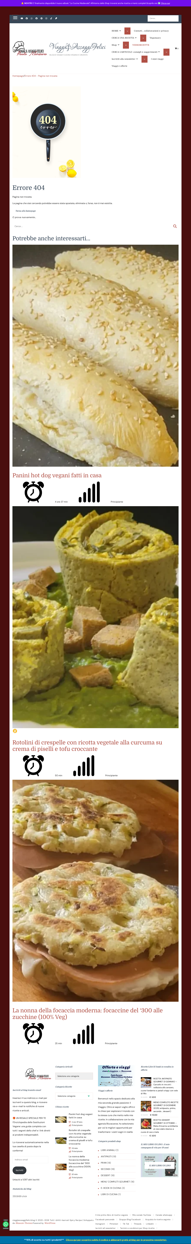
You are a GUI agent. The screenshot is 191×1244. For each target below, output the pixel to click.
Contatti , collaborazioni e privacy (151, 31)
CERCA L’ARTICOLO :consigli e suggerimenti (134, 52)
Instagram (100, 1224)
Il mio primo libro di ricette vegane (112, 1215)
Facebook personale (105, 1219)
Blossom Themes (24, 1223)
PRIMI (104, 1162)
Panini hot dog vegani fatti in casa (57, 475)
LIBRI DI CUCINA (109, 1194)
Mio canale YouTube (141, 1215)
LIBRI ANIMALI (108, 1150)
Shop (114, 45)
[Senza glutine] (15, 731)
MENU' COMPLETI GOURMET (115, 1181)
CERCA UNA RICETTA (123, 38)
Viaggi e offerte (119, 66)
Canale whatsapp (164, 1215)
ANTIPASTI (106, 1156)
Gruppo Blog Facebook (130, 1219)
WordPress (49, 1223)
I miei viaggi (157, 59)
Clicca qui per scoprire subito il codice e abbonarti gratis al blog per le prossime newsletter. (116, 1239)
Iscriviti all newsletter (105, 1228)
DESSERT (105, 1175)
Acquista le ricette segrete (157, 1219)
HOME (115, 31)
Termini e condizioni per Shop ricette (137, 1228)
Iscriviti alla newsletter (123, 59)
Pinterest (114, 1224)
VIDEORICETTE (140, 45)
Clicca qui (165, 3)
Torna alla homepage (25, 211)
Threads (137, 1224)
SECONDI (105, 1169)
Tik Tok (126, 1224)
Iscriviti (19, 1170)
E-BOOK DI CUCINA (111, 1188)
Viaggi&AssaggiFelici (77, 47)
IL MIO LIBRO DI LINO (160, 1165)
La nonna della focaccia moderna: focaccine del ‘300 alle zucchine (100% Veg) (80, 1163)
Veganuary (155, 38)
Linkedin (150, 1224)
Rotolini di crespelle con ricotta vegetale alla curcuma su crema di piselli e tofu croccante (87, 745)
